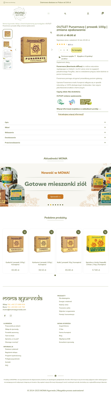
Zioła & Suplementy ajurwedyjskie (32, 23)
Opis (7, 122)
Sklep (17, 23)
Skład (7, 127)
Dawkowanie (10, 137)
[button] (48, 13)
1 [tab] (55, 275)
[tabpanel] (15, 251)
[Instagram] (11, 316)
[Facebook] (5, 316)
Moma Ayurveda (8, 23)
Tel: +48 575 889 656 (16, 304)
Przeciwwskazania (12, 143)
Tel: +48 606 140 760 (16, 307)
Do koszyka (76, 50)
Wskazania (9, 132)
